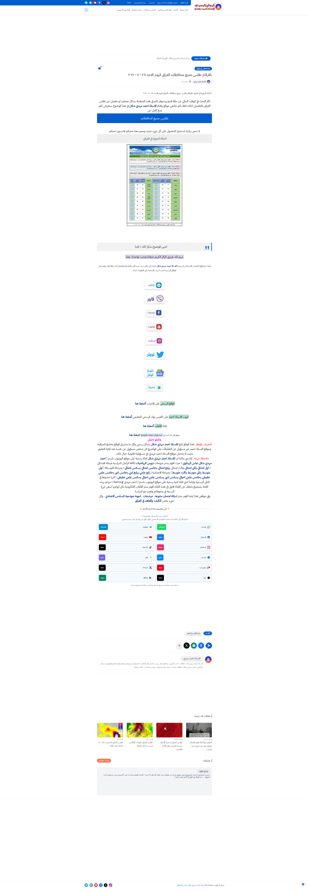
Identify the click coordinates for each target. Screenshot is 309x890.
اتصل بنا (151, 2)
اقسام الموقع (184, 2)
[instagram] (108, 2)
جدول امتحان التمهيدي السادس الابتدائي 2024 (172, 58)
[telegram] (86, 2)
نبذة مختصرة (137, 9)
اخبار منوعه (184, 9)
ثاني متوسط (194, 472)
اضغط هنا (134, 435)
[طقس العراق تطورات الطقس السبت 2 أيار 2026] (140, 730)
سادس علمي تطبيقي (128, 477)
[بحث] (86, 10)
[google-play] (90, 2)
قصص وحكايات (149, 9)
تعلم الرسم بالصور (165, 9)
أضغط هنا (140, 403)
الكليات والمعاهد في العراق (148, 501)
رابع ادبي (133, 472)
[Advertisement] (154, 36)
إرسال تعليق (203, 771)
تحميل (102, 578)
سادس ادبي (171, 477)
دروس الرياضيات (145, 463)
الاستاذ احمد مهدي (200, 81)
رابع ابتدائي (163, 468)
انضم (160, 557)
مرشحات (148, 496)
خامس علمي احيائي (189, 477)
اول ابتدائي (203, 468)
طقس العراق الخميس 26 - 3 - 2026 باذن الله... (110, 744)
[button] (201, 646)
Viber (129, 2)
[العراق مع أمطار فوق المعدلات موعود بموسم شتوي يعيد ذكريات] (199, 730)
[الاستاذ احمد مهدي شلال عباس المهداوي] (208, 7)
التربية (175, 9)
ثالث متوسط (179, 472)
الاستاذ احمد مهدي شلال (142, 106)
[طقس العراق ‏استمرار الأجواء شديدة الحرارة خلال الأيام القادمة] (169, 730)
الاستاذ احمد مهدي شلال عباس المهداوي (191, 885)
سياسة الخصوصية (140, 2)
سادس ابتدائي (132, 468)
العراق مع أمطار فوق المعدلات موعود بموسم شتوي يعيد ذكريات (200, 746)
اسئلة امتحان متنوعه (166, 496)
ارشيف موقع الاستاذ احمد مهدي (167, 2)
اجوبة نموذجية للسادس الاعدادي (123, 496)
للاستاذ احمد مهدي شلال (167, 266)
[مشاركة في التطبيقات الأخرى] (179, 646)
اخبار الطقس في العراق (203, 68)
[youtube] (95, 2)
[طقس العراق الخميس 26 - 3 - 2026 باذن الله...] (110, 730)
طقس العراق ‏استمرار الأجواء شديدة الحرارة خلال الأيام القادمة (171, 746)
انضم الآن (161, 527)
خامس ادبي (121, 472)
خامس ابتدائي (148, 468)
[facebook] (99, 2)
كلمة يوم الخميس (123, 9)
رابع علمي (145, 472)
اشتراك (103, 537)
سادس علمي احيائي (152, 477)
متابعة (160, 537)
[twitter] (104, 2)
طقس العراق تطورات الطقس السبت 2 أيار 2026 (141, 744)
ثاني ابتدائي (190, 468)
